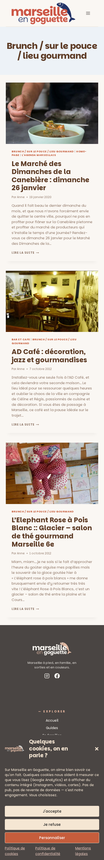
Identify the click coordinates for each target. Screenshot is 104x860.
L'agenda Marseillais (39, 155)
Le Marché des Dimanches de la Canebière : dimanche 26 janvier (50, 176)
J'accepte (52, 811)
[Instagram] (47, 676)
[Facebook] (57, 676)
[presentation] (52, 113)
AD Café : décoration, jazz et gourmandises (49, 356)
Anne (21, 197)
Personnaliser (52, 837)
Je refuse (52, 824)
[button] (96, 748)
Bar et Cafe (21, 339)
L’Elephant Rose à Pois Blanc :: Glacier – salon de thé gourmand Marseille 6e (52, 532)
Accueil (52, 720)
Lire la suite (25, 253)
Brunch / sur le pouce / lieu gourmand (43, 151)
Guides (52, 727)
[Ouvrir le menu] (87, 13)
